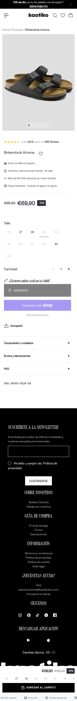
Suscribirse (38, 481)
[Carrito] (71, 15)
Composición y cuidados (18, 343)
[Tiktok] (37, 615)
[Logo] (38, 15)
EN (53, 652)
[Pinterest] (28, 615)
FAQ (6, 368)
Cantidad (10, 269)
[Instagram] (20, 615)
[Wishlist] (63, 15)
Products (17, 29)
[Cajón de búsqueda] (55, 15)
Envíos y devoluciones (17, 355)
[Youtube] (46, 615)
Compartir (16, 325)
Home (5, 29)
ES (48, 652)
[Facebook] (55, 615)
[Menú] (6, 15)
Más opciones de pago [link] (37, 314)
